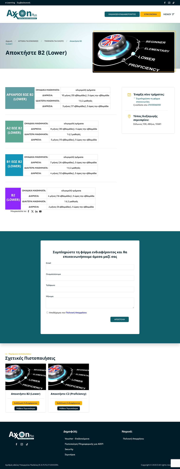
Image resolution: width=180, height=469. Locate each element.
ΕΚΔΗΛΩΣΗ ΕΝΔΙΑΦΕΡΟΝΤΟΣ (122, 14)
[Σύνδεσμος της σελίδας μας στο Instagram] (168, 3)
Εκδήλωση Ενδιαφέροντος (25, 403)
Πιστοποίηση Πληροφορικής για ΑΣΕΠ (84, 444)
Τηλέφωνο (50, 285)
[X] (32, 211)
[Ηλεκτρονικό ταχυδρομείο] (40, 211)
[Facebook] (28, 211)
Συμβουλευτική (23, 2)
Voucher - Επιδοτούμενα (77, 438)
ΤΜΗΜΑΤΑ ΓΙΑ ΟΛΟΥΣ (54, 41)
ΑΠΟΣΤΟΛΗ (119, 319)
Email (48, 263)
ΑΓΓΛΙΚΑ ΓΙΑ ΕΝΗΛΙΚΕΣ (28, 41)
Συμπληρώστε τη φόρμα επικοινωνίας (148, 100)
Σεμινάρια (70, 454)
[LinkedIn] (36, 211)
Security (69, 449)
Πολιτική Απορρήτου (76, 312)
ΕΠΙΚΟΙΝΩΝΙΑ (150, 14)
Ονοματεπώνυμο (53, 274)
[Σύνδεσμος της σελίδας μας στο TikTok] (172, 3)
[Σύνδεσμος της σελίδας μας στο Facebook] (164, 3)
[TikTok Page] (27, 444)
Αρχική (9, 41)
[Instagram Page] (21, 444)
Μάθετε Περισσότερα (25, 408)
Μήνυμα (49, 296)
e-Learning (10, 2)
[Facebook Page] (16, 444)
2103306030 (154, 105)
